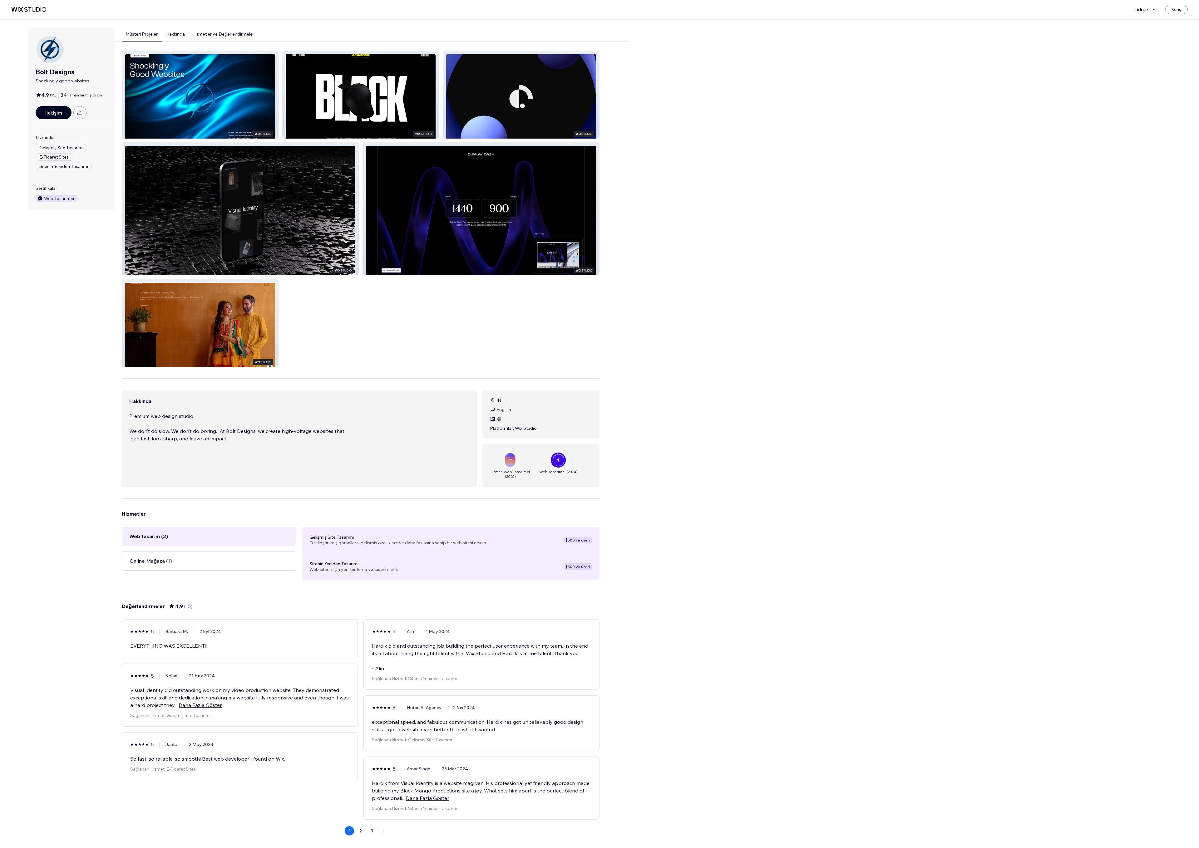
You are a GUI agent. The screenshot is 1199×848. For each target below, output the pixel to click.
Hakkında (175, 34)
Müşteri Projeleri (142, 34)
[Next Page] (383, 831)
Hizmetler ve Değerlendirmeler (223, 34)
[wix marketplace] (28, 9)
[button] (200, 95)
